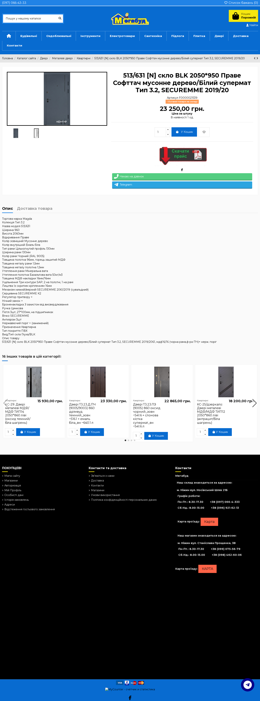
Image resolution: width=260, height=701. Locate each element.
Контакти (97, 485)
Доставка (97, 480)
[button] (125, 440)
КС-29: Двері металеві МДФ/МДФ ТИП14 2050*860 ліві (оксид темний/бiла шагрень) (17, 414)
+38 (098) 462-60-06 (227, 555)
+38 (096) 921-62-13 (225, 508)
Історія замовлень (16, 500)
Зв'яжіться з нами (102, 475)
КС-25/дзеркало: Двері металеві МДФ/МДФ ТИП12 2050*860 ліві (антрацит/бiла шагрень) (211, 414)
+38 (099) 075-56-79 (225, 549)
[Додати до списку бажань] (204, 132)
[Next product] (257, 58)
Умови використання (105, 495)
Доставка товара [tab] (34, 209)
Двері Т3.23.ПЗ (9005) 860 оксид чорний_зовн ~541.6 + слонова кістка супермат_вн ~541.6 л (146, 415)
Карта (209, 522)
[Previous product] (255, 58)
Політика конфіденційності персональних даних (124, 500)
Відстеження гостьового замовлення (29, 509)
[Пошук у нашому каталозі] (60, 19)
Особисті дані (13, 495)
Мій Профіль (12, 490)
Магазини (11, 480)
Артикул (172, 97)
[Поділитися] (182, 169)
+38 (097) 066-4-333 (225, 502)
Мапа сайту (12, 475)
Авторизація (12, 485)
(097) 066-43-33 (14, 3)
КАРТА (207, 569)
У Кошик (187, 132)
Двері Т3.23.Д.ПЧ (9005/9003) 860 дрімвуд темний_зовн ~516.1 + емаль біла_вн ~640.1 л (82, 414)
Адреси (9, 504)
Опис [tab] (7, 209)
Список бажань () (243, 3)
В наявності (179, 117)
